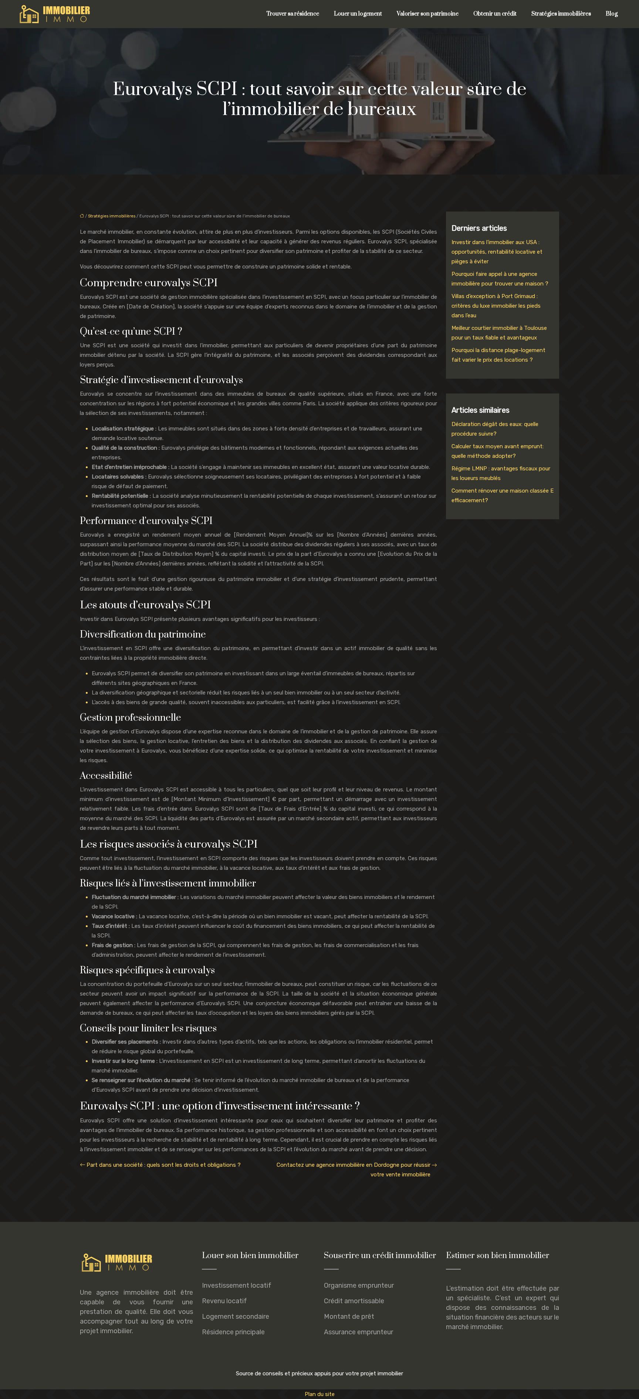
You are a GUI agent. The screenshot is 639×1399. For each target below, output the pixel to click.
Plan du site (320, 1394)
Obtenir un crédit (495, 13)
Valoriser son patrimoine (428, 13)
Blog (612, 13)
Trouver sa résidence (292, 13)
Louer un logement (358, 13)
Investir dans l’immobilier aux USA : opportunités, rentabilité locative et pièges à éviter (497, 252)
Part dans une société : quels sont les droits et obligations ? (164, 1165)
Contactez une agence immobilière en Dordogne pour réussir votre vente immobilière (353, 1170)
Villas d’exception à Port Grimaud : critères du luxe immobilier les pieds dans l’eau (496, 306)
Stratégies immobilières (561, 13)
